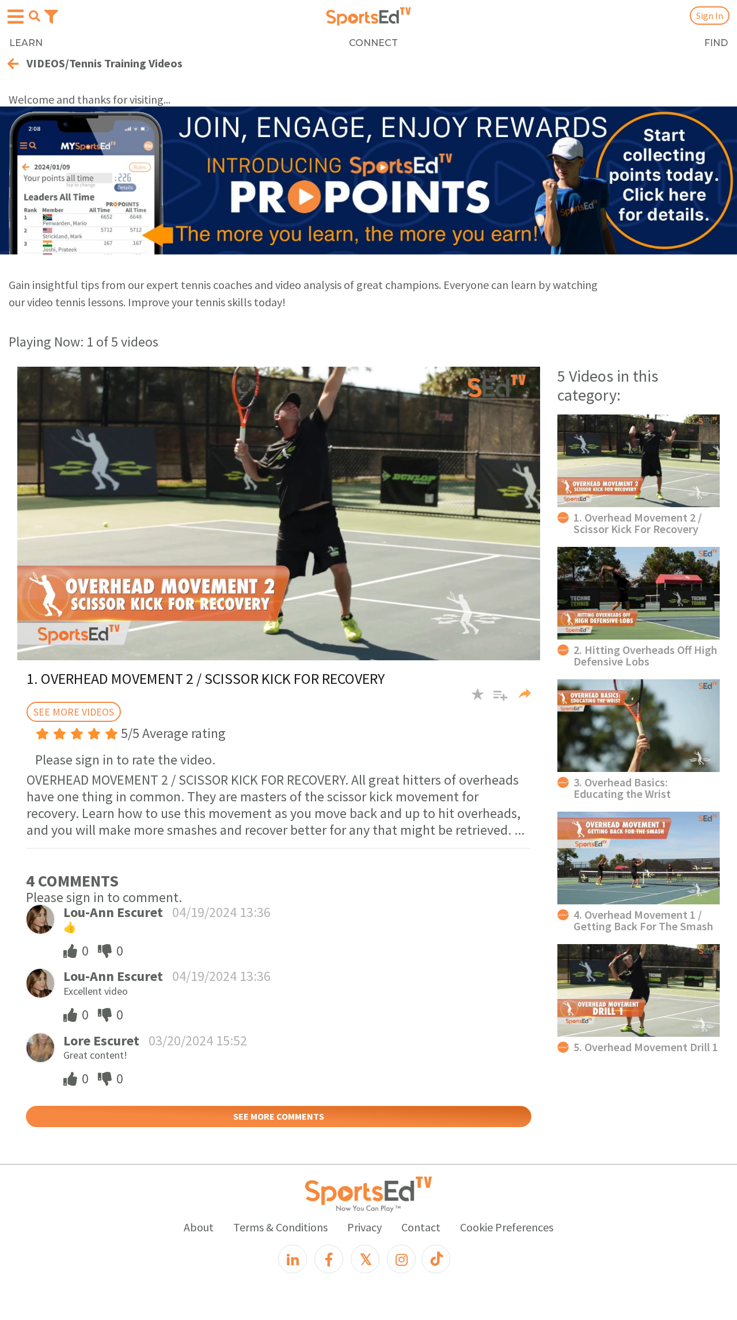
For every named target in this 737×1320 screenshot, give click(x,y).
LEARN (26, 42)
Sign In (709, 15)
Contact (420, 1227)
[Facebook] (328, 1259)
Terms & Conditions (280, 1227)
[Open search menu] (34, 16)
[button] (496, 700)
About (199, 1227)
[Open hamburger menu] (15, 16)
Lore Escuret (101, 1040)
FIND (716, 42)
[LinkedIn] (292, 1259)
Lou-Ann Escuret (113, 912)
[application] (278, 513)
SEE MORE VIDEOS (73, 711)
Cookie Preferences (506, 1227)
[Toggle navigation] (51, 15)
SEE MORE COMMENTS (278, 1116)
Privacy (364, 1227)
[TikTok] (435, 1259)
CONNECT (373, 42)
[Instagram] (401, 1259)
